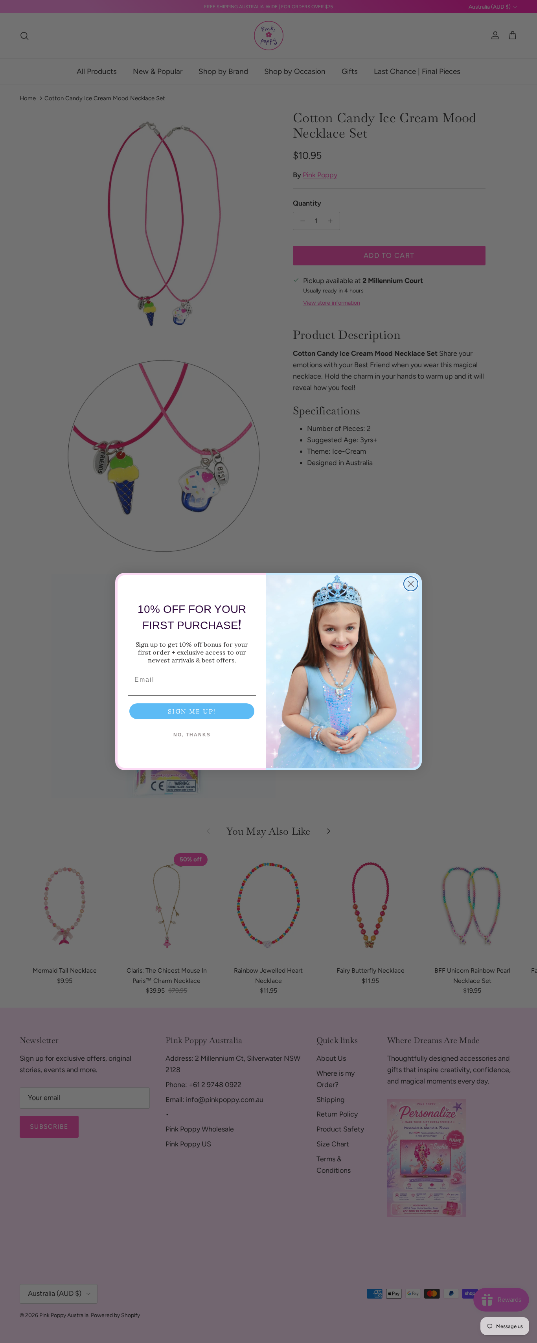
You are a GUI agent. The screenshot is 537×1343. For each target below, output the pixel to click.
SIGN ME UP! (192, 711)
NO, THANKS (192, 735)
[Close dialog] (411, 584)
